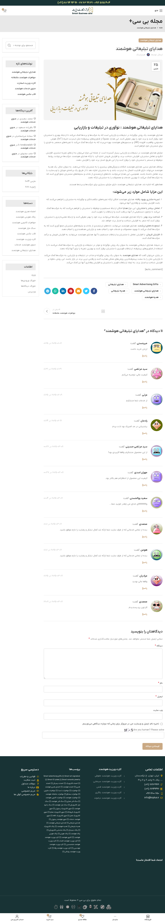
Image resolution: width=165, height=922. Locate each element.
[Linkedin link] (63, 291)
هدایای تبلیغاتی (116, 284)
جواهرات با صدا (62, 790)
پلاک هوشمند (74, 833)
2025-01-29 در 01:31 (52, 369)
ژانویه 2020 (30, 186)
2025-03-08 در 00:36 (53, 446)
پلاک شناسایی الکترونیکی (56, 830)
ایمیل (159, 696)
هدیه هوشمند (151, 297)
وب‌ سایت (158, 710)
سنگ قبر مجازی (71, 801)
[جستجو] (9, 45)
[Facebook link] (94, 291)
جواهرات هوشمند (70, 798)
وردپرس (32, 291)
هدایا (125, 208)
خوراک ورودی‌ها (28, 280)
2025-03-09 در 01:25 (53, 575)
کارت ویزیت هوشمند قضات (67, 841)
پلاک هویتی (63, 833)
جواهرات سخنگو (71, 794)
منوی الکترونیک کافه (59, 816)
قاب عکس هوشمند (26, 94)
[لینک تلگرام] (47, 291)
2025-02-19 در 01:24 (53, 420)
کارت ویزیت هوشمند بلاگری (108, 792)
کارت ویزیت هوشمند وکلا (61, 848)
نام (160, 683)
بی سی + (81, 900)
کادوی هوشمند (65, 837)
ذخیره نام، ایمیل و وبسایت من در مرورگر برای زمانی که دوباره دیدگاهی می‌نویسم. (120, 723)
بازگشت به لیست (103, 311)
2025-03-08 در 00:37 (53, 472)
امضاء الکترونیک (71, 783)
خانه (161, 28)
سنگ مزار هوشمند (27, 228)
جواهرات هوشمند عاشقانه (23, 77)
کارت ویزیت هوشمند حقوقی (108, 775)
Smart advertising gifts (145, 284)
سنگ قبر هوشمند (56, 801)
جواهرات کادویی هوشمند (24, 222)
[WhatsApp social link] (55, 291)
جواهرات (73, 790)
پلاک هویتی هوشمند (26, 217)
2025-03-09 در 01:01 (53, 524)
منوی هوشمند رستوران (57, 819)
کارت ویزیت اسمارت (26, 83)
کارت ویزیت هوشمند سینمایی (107, 781)
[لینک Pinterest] (71, 291)
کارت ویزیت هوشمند (26, 239)
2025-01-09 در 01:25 (53, 343)
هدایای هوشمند (130, 255)
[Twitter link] (86, 291)
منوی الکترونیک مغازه (56, 812)
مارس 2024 (30, 181)
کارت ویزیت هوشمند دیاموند (107, 798)
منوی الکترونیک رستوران (62, 808)
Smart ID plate (54, 780)
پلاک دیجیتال (72, 830)
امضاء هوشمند (67, 787)
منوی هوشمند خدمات (25, 244)
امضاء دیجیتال (57, 783)
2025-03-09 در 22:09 (53, 601)
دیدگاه (159, 645)
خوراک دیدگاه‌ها (28, 286)
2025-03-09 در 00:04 (53, 498)
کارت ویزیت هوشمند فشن (108, 786)
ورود (33, 275)
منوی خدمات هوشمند (25, 88)
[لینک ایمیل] (78, 291)
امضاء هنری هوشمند (26, 211)
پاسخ (144, 355)
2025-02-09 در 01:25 (53, 394)
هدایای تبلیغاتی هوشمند (146, 28)
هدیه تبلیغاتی (118, 290)
